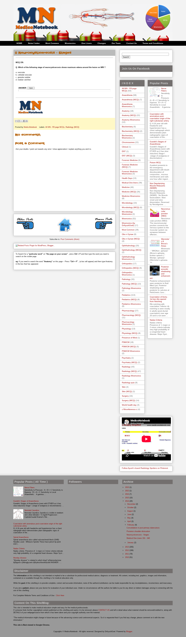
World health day (129, 405)
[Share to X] (21, 121)
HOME (19, 43)
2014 (127, 501)
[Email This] (16, 121)
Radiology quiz (128, 382)
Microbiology (127, 203)
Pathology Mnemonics (131, 288)
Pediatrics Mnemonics (131, 304)
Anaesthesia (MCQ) (130, 100)
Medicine (126, 187)
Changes (101, 43)
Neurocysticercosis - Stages (138, 535)
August (130, 511)
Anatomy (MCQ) (129, 115)
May (129, 518)
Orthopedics (127, 263)
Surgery (125, 396)
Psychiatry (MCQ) (129, 362)
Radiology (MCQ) (72, 127)
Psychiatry (126, 358)
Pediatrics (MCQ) (129, 299)
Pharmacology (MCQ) (131, 315)
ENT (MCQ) (127, 156)
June (129, 514)
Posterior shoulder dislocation (138, 531)
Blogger (129, 631)
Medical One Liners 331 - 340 (138, 538)
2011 (127, 554)
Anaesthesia (127, 95)
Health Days (127, 178)
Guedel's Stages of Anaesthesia (158, 143)
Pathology (126, 279)
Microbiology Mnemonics (127, 213)
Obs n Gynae (127, 234)
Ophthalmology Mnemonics (128, 258)
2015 (127, 498)
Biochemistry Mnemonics (127, 136)
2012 (127, 550)
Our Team (116, 43)
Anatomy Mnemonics (131, 120)
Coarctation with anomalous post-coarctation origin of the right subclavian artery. (160, 117)
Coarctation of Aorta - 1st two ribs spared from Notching (159, 299)
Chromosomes (128, 142)
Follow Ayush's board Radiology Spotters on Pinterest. (145, 468)
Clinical (125, 147)
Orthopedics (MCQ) (130, 268)
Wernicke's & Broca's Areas (165, 242)
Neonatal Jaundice (32, 510)
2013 (127, 547)
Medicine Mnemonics (131, 196)
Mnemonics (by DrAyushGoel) (128, 224)
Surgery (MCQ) (128, 400)
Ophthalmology (128, 245)
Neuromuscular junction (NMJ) (165, 212)
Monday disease (19, 558)
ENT (124, 151)
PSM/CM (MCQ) (129, 346)
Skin (124, 387)
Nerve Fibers (164, 89)
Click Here (60, 595)
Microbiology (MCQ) (130, 207)
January (130, 542)
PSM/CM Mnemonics (131, 351)
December (131, 504)
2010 (127, 557)
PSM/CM (125, 342)
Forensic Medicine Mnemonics (130, 172)
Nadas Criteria (156, 320)
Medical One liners (130, 183)
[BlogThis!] (19, 121)
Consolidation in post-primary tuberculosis (143, 528)
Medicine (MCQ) (129, 192)
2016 (127, 494)
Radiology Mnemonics (131, 376)
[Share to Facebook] (24, 121)
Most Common (52, 43)
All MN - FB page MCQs (55, 127)
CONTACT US (104, 610)
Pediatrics (126, 295)
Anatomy (125, 111)
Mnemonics (70, 43)
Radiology (126, 367)
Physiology (126, 329)
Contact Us (131, 43)
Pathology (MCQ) (129, 284)
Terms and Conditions (153, 43)
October (130, 507)
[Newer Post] (103, 230)
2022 (127, 491)
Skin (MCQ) (127, 391)
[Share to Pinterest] (26, 121)
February (131, 525)
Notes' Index (34, 43)
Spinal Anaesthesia (20, 537)
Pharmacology (128, 311)
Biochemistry (127, 127)
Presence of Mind (129, 338)
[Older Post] (25, 230)
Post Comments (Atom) (70, 239)
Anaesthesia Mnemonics (127, 105)
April (129, 521)
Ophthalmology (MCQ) (131, 250)
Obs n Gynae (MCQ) (131, 239)
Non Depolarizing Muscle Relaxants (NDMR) (157, 185)
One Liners (86, 43)
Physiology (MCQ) (130, 333)
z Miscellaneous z (129, 409)
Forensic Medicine (130, 160)
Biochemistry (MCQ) (130, 131)
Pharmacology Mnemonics (128, 323)
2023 (127, 487)
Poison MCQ (155, 162)
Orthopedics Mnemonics (127, 273)
